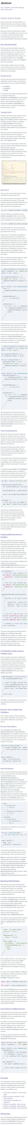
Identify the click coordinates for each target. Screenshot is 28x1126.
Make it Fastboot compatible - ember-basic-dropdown (14, 1097)
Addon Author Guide (6, 9)
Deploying (21, 7)
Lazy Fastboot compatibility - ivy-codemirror (12, 1101)
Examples (4, 1078)
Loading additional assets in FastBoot (11, 535)
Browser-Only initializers (9, 726)
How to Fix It (5, 190)
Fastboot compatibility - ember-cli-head (14, 1104)
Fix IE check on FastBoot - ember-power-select (14, 1093)
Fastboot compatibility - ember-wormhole (15, 1108)
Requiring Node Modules (10, 881)
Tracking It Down (6, 112)
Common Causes (6, 76)
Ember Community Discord (8, 1123)
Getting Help (5, 1113)
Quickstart (7, 7)
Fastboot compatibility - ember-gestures (14, 1106)
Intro (2, 7)
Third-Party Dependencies (9, 431)
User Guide (14, 7)
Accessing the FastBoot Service (13, 1008)
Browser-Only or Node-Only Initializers (11, 710)
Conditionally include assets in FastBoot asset (12, 652)
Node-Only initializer (7, 768)
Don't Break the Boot (9, 44)
